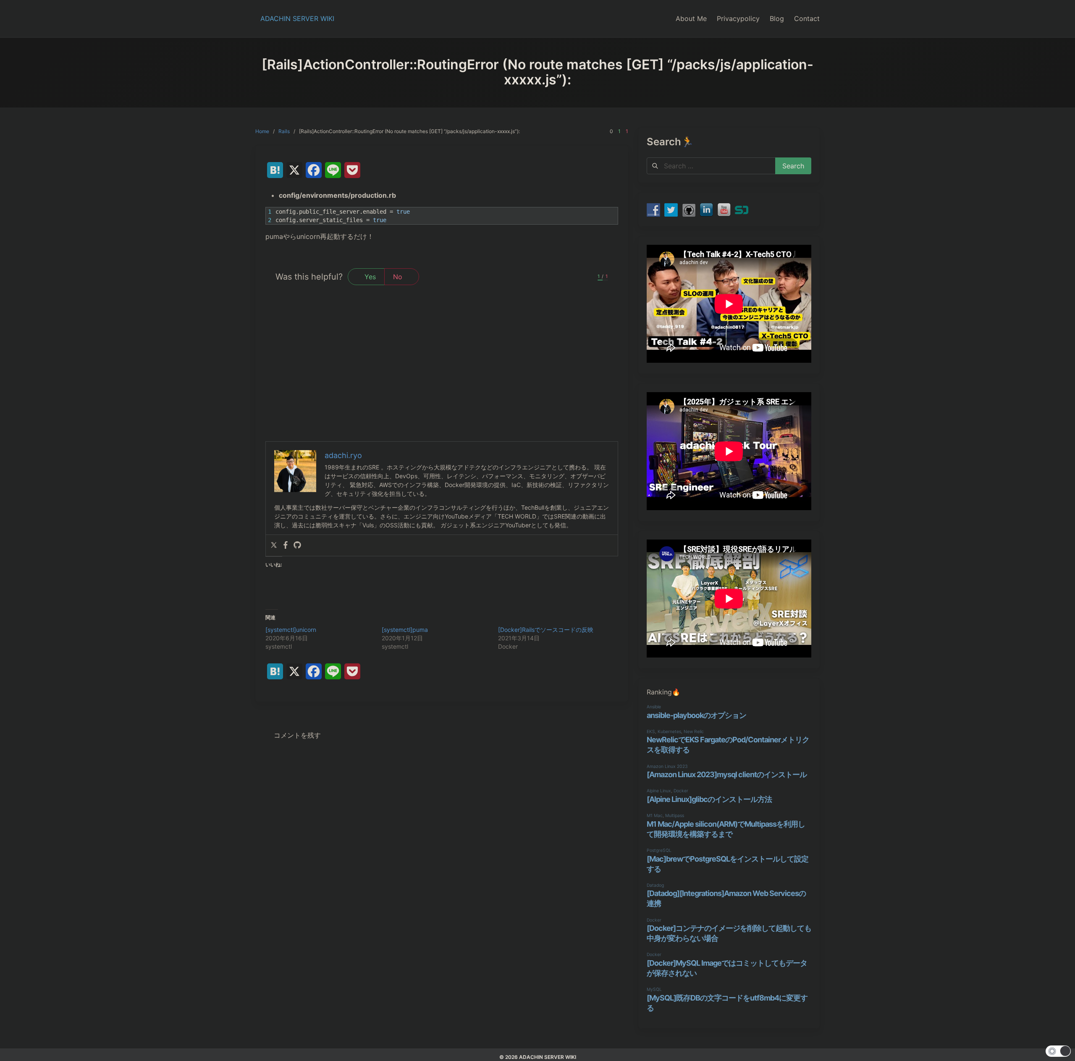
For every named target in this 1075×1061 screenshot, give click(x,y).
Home (262, 131)
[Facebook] (285, 545)
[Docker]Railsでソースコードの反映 (545, 629)
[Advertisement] (441, 378)
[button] (1058, 1051)
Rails (284, 131)
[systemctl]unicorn (290, 629)
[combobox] (711, 165)
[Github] (297, 545)
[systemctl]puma (405, 629)
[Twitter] (274, 545)
